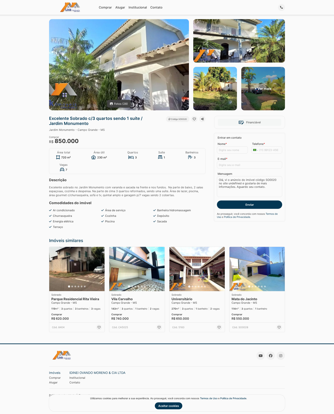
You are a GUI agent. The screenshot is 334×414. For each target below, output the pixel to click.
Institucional (138, 7)
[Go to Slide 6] (85, 286)
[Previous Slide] (53, 269)
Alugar (120, 7)
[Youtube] (260, 355)
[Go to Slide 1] (69, 286)
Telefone (258, 144)
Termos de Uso (208, 398)
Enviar (249, 204)
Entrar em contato (230, 137)
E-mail (222, 159)
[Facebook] (271, 355)
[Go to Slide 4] (78, 286)
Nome (222, 144)
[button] (77, 269)
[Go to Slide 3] (75, 286)
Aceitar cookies (168, 406)
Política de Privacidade (237, 216)
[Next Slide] (101, 269)
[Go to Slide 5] (81, 286)
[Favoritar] (194, 119)
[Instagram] (281, 355)
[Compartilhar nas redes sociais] (202, 119)
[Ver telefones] (281, 7)
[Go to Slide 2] (72, 286)
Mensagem (225, 173)
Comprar (105, 7)
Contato (156, 7)
